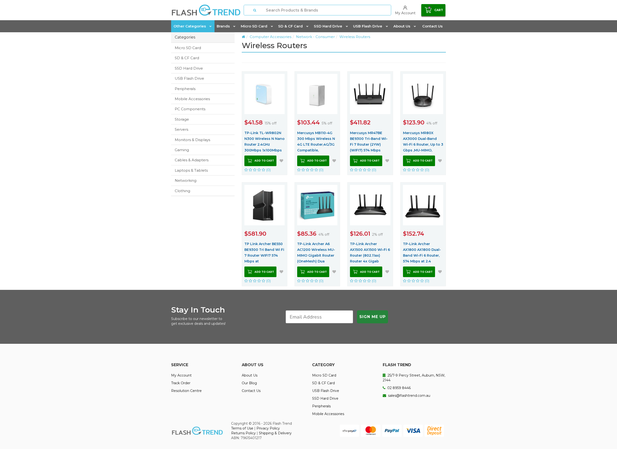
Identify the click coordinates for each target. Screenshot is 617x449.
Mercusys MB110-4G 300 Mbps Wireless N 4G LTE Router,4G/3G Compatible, (316, 141)
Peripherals (185, 88)
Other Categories (190, 26)
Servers (181, 129)
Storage (182, 119)
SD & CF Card (290, 26)
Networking (185, 180)
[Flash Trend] (206, 10)
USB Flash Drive (367, 26)
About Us (401, 26)
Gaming (182, 150)
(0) (268, 170)
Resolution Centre (186, 391)
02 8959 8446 (398, 388)
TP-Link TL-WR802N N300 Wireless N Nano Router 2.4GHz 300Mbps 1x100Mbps (264, 141)
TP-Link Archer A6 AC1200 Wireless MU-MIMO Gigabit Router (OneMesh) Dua (316, 252)
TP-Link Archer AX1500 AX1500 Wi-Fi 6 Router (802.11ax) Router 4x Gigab (370, 252)
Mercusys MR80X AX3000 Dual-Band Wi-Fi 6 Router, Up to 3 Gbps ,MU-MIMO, (423, 141)
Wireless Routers (354, 36)
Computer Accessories (270, 36)
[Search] (255, 10)
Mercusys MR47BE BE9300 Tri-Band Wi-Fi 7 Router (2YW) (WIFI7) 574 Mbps (369, 141)
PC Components (190, 109)
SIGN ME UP (372, 316)
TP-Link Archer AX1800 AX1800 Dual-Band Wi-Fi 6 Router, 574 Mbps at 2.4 (422, 252)
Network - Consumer (315, 36)
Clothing (182, 191)
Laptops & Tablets (191, 170)
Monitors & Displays (192, 139)
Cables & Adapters (191, 160)
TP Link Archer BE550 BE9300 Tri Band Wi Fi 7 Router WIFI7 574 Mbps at (264, 252)
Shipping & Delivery (275, 433)
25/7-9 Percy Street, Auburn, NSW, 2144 (414, 377)
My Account (181, 375)
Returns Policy (243, 433)
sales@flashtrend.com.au (408, 395)
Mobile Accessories (192, 99)
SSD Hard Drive (328, 26)
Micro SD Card (254, 26)
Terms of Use (242, 428)
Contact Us (432, 26)
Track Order (180, 383)
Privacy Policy (268, 428)
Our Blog (249, 383)
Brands (223, 26)
